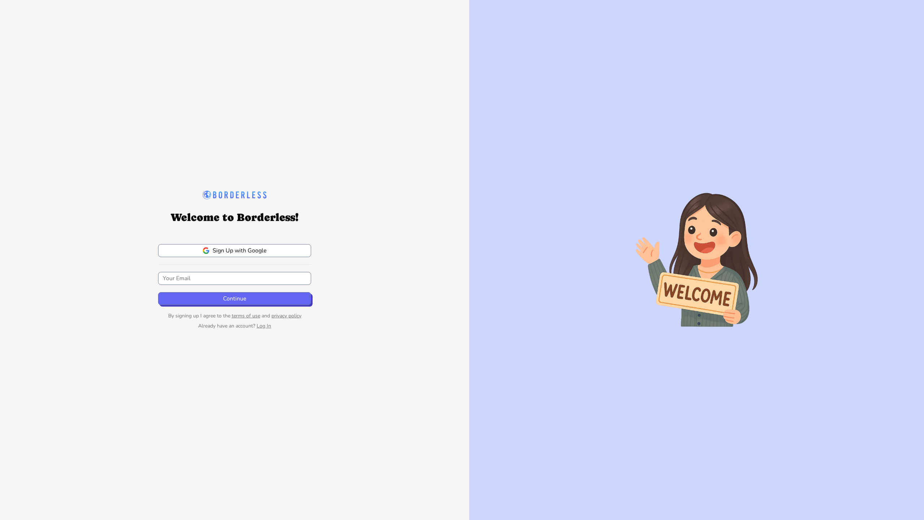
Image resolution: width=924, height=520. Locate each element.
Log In (264, 325)
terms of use (246, 315)
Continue (235, 299)
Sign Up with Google (240, 251)
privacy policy (286, 315)
